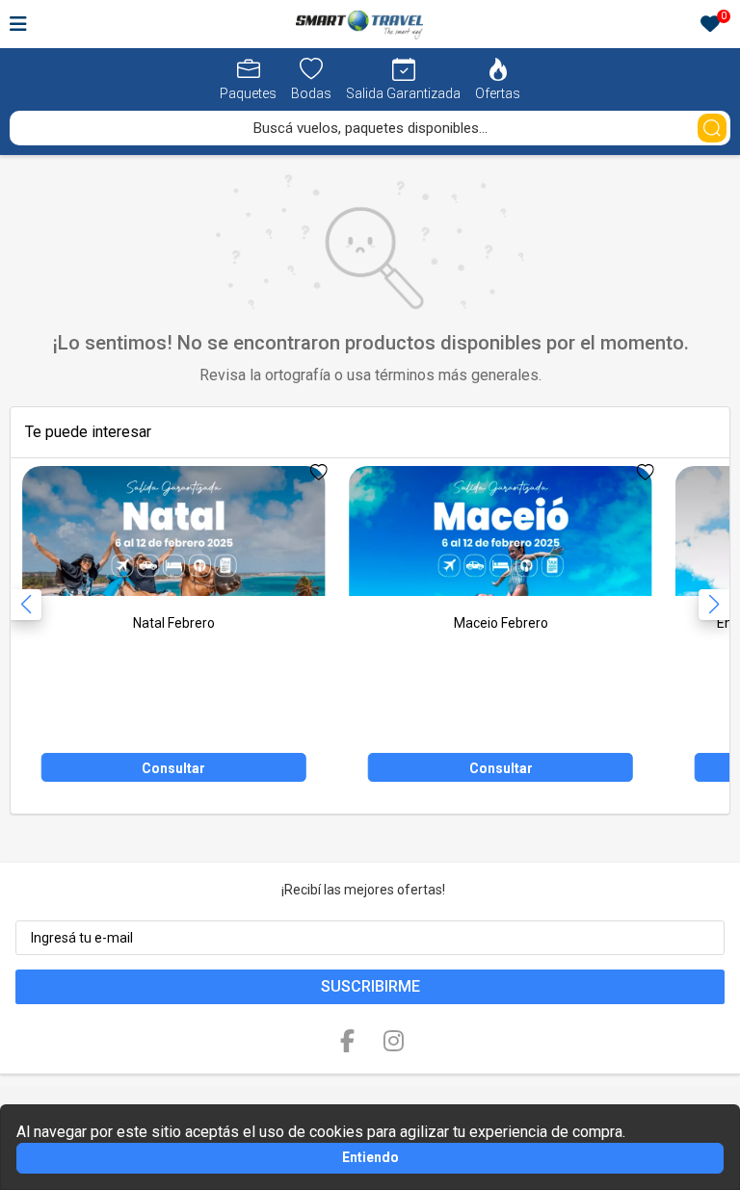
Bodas (311, 93)
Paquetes (248, 93)
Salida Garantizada (403, 93)
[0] (710, 25)
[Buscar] (712, 128)
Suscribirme (370, 986)
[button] (714, 604)
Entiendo (370, 1157)
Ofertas (497, 93)
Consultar (173, 768)
